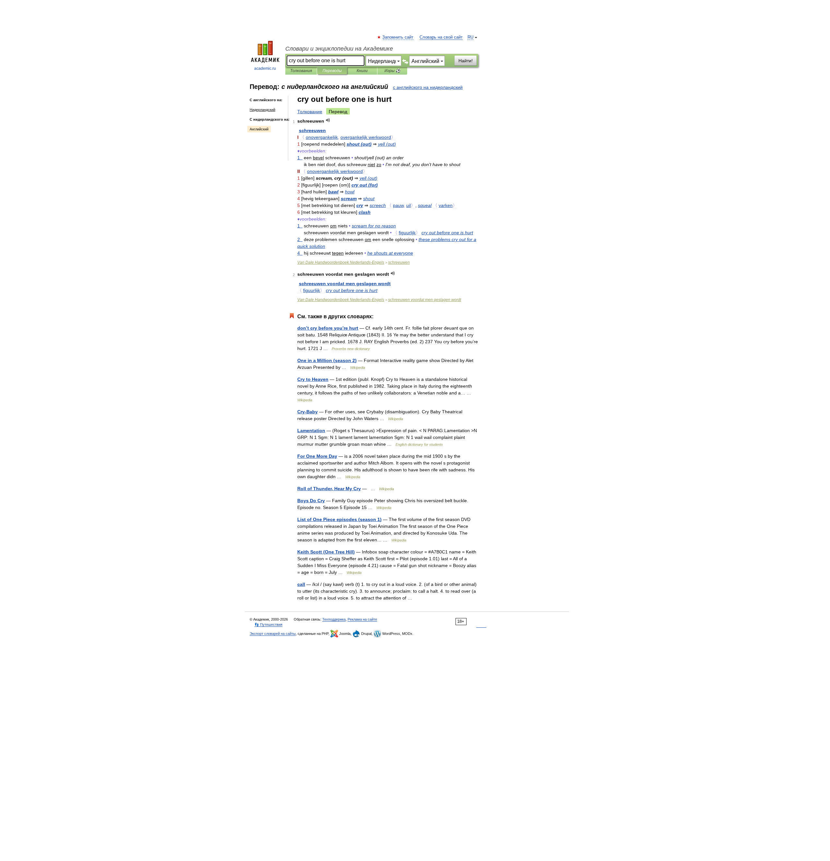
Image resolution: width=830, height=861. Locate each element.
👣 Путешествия (268, 624)
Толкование (309, 111)
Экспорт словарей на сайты (273, 634)
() (359, 144)
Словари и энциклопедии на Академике (339, 48)
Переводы (332, 70)
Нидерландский (262, 110)
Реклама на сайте (362, 619)
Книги (362, 70)
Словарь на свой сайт (441, 37)
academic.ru (265, 68)
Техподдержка (334, 619)
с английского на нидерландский (428, 87)
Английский (259, 129)
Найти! (465, 60)
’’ (327, 328)
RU (470, 37)
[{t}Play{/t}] (328, 120)
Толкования (301, 70)
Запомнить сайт (398, 37)
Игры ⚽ (392, 70)
